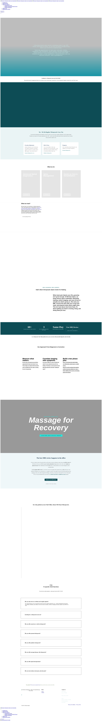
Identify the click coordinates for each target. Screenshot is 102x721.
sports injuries (53, 51)
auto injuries (39, 209)
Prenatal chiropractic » (66, 150)
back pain (53, 50)
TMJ (24, 209)
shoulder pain (28, 209)
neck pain (59, 50)
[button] (51, 603)
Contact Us (64, 689)
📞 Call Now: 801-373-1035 (5, 720)
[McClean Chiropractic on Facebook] (21, 694)
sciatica (65, 50)
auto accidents (64, 51)
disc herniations (43, 51)
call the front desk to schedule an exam (57, 474)
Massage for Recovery (51, 424)
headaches (36, 51)
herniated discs (34, 208)
